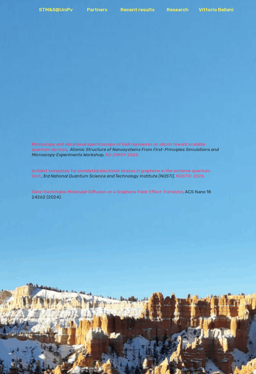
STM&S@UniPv (60, 10)
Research (180, 10)
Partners (101, 10)
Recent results (141, 10)
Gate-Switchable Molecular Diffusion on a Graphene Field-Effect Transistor (107, 191)
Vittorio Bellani (216, 10)
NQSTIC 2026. (190, 175)
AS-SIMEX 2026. (122, 154)
